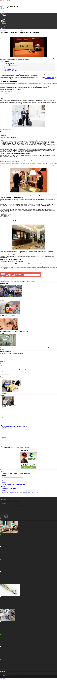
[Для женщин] (9, 9)
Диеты (3, 14)
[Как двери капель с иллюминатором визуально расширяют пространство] (8, 446)
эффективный (27, 674)
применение (53, 673)
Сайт (1, 367)
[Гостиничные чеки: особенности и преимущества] (11, 558)
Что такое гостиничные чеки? (9, 63)
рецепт (9, 674)
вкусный (3, 673)
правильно (40, 673)
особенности (34, 673)
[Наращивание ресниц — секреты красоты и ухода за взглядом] (9, 329)
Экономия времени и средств (9, 69)
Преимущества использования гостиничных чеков (12, 67)
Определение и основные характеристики (11, 66)
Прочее (3, 24)
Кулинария (4, 21)
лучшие (18, 673)
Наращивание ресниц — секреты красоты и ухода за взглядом (14, 331)
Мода (3, 20)
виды (1, 673)
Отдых (3, 22)
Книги (5, 25)
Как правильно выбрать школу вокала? (9, 405)
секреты (12, 674)
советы (17, 674)
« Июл (1, 519)
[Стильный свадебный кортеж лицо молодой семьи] (9, 633)
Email (1, 365)
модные (23, 673)
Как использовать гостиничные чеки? (10, 70)
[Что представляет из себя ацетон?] (10, 313)
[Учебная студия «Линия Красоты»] (9, 570)
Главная (3, 13)
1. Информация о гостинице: (11, 64)
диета (13, 673)
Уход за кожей (6, 18)
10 (0, 515)
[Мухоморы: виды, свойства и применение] (9, 583)
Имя (1, 363)
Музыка (5, 26)
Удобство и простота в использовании (10, 68)
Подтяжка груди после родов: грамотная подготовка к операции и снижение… (16, 436)
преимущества (47, 673)
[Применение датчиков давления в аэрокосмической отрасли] (7, 620)
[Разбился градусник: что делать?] (10, 595)
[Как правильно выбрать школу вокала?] (8, 404)
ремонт (7, 674)
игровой (16, 673)
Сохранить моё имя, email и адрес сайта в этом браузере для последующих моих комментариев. (17, 369)
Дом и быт (4, 15)
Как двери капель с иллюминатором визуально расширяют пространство (15, 447)
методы (20, 673)
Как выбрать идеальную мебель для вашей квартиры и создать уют (14, 426)
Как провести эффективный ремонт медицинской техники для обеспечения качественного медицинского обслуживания (27, 347)
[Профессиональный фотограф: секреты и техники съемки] (9, 545)
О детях (3, 19)
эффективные (22, 674)
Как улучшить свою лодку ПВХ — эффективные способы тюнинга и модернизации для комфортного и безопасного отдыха (28, 298)
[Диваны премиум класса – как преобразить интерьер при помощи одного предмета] (9, 533)
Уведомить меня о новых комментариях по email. (9, 371)
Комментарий (2, 361)
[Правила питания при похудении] (10, 608)
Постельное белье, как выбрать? (8, 392)
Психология (4, 23)
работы (5, 674)
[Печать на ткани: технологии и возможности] (11, 645)
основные (27, 673)
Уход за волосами (7, 17)
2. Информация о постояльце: (12, 65)
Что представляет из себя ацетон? (7, 315)
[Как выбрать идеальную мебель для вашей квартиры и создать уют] (8, 425)
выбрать (8, 673)
